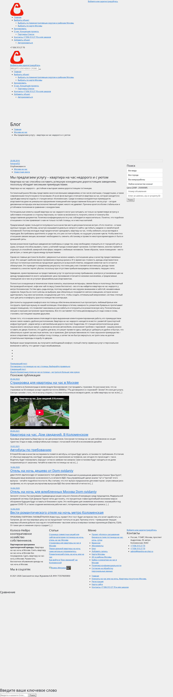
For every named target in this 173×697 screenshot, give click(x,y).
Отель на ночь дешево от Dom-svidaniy (41, 470)
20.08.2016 (15, 160)
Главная (17, 129)
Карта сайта (97, 584)
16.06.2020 (15, 467)
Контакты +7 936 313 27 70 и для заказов (110, 587)
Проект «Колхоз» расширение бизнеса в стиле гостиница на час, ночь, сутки (107, 537)
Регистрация (97, 581)
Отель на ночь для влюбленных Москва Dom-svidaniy (53, 491)
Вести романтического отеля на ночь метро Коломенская (57, 512)
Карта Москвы (98, 554)
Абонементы (97, 545)
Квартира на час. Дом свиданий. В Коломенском (49, 434)
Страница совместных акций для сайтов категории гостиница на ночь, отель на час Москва (66, 537)
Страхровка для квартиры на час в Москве (44, 382)
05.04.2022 (15, 379)
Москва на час (20, 132)
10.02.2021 (15, 446)
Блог (94, 548)
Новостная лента (22, 172)
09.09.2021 (15, 431)
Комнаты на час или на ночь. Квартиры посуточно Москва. (119, 578)
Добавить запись (100, 551)
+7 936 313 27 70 (138, 545)
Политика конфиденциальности (106, 565)
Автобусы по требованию (30, 449)
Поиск (130, 200)
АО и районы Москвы (101, 557)
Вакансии (96, 543)
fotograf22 (15, 163)
